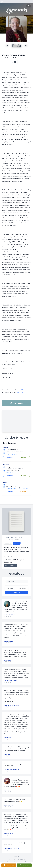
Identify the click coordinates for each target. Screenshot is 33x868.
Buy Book (16, 543)
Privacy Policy (12, 861)
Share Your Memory (10, 565)
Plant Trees (23, 457)
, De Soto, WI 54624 (11, 454)
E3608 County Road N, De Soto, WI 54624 (17, 488)
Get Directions (10, 457)
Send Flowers (23, 491)
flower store (20, 392)
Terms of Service (21, 861)
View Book (8, 543)
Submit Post (16, 592)
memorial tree (21, 390)
